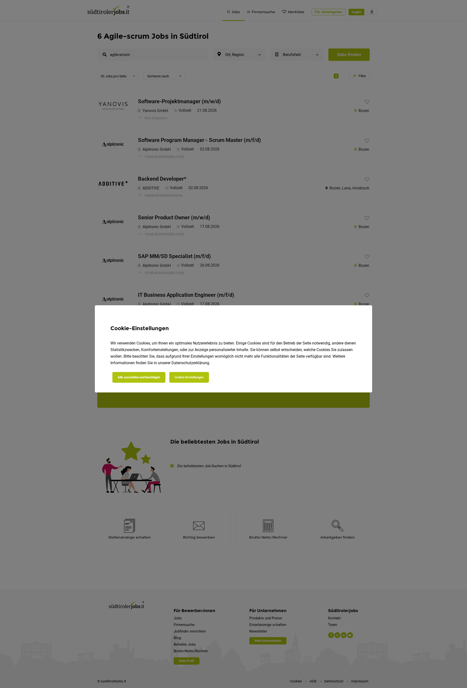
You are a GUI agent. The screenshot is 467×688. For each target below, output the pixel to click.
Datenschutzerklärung (190, 363)
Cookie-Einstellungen (189, 377)
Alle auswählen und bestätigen (139, 377)
